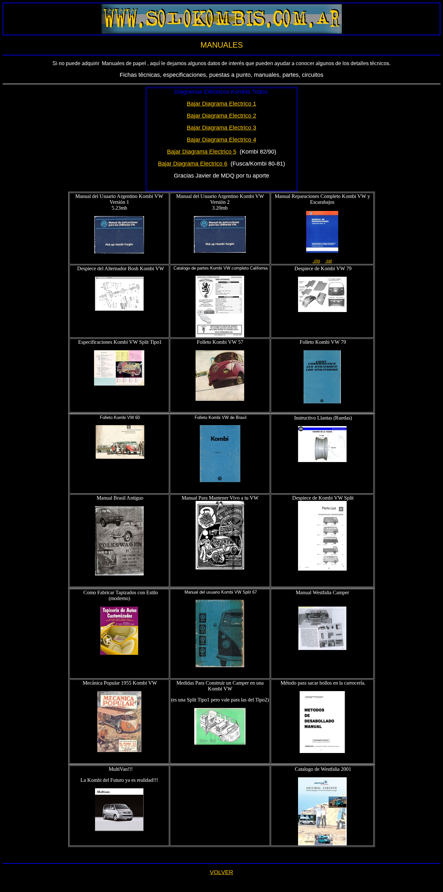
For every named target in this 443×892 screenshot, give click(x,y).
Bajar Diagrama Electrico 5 (201, 151)
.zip (316, 260)
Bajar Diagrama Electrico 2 (221, 115)
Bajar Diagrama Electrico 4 (221, 139)
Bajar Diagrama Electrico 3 (221, 127)
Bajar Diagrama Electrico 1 (221, 103)
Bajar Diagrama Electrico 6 (192, 163)
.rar (328, 260)
